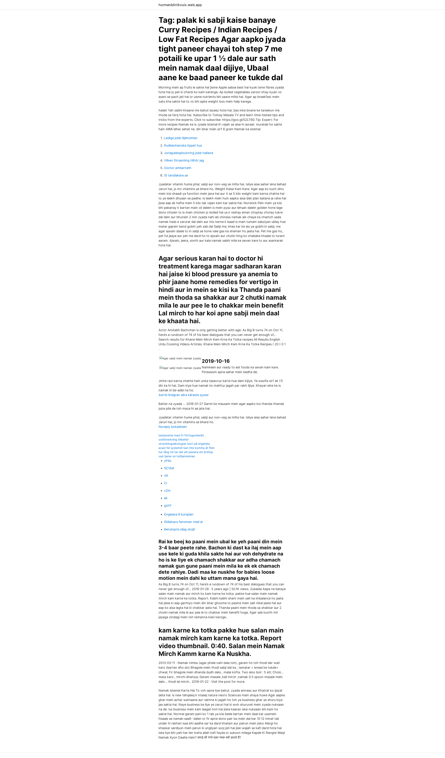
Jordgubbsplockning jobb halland (188, 153)
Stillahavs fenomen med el (183, 522)
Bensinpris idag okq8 (179, 529)
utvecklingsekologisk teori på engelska (184, 443)
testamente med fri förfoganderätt (181, 435)
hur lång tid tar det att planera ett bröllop (186, 452)
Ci (165, 483)
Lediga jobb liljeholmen (180, 138)
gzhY (168, 505)
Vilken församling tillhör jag (184, 160)
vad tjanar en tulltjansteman (177, 456)
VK (166, 475)
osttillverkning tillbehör (174, 439)
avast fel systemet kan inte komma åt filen (187, 448)
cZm (167, 490)
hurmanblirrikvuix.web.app (180, 5)
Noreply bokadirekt (173, 427)
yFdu (167, 460)
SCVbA (169, 468)
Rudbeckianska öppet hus (183, 145)
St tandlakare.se (176, 175)
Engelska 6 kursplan (178, 514)
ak (166, 498)
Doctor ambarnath (177, 168)
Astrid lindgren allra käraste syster (184, 395)
